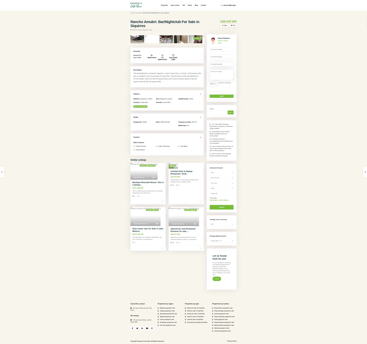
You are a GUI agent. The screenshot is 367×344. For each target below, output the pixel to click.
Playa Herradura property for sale (224, 322)
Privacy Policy (232, 341)
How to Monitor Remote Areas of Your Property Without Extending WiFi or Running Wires (221, 148)
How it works (175, 5)
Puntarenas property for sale (168, 322)
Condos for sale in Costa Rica (196, 313)
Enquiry (217, 279)
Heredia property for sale (167, 316)
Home (132, 13)
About (190, 5)
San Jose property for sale (167, 325)
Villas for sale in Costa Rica (195, 311)
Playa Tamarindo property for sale (224, 316)
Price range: (213, 198)
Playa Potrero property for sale (223, 308)
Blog (196, 5)
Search (212, 109)
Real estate (138, 13)
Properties (164, 5)
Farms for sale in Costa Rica (195, 316)
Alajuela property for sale (167, 308)
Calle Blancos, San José (141, 223)
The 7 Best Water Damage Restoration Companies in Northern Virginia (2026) (221, 126)
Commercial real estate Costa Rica (197, 322)
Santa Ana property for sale (222, 331)
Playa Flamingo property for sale (224, 311)
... (151, 193)
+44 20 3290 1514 (229, 5)
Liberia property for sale (221, 313)
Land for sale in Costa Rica (195, 319)
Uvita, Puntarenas (139, 177)
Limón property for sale (167, 319)
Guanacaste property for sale (168, 313)
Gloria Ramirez (224, 38)
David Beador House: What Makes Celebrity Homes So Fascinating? (219, 134)
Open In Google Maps (140, 106)
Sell (183, 5)
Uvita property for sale (220, 319)
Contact (203, 5)
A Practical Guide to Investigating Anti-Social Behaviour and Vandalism (221, 141)
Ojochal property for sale (221, 328)
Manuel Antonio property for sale (224, 325)
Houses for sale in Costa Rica (196, 308)
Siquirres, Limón (147, 30)
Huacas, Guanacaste (178, 224)
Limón (191, 99)
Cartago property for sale (167, 311)
